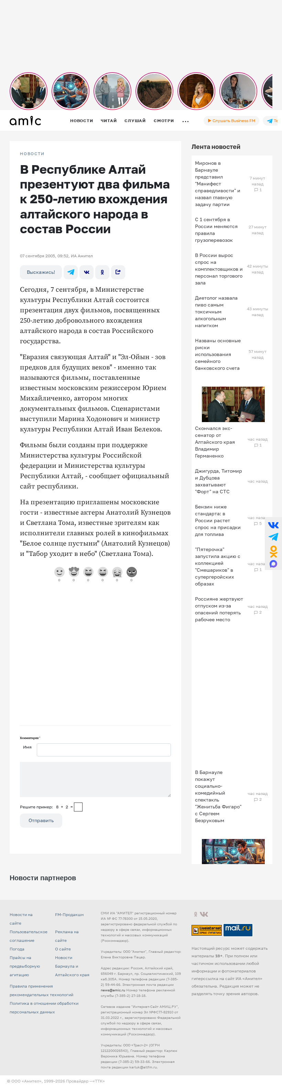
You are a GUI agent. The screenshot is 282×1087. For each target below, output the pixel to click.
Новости (81, 120)
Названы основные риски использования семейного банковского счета (218, 354)
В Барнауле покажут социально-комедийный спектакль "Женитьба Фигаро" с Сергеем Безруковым (218, 796)
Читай (109, 120)
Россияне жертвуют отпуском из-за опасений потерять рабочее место (219, 609)
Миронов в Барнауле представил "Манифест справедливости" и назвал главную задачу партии (217, 183)
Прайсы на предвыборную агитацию (25, 966)
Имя (27, 747)
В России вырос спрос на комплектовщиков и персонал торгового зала (219, 269)
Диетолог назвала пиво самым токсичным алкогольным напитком (216, 311)
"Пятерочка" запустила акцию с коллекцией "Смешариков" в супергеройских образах (217, 566)
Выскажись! (41, 272)
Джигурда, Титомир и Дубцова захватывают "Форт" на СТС (218, 481)
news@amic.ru (113, 990)
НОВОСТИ (32, 153)
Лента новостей (216, 146)
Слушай (135, 120)
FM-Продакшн (69, 914)
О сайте (63, 948)
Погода (17, 948)
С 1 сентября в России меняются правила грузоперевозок (216, 229)
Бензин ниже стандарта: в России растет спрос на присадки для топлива (218, 520)
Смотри (164, 120)
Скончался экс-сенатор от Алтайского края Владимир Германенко (215, 442)
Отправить (41, 820)
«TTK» (99, 1081)
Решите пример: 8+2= (46, 806)
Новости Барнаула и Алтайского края (72, 966)
